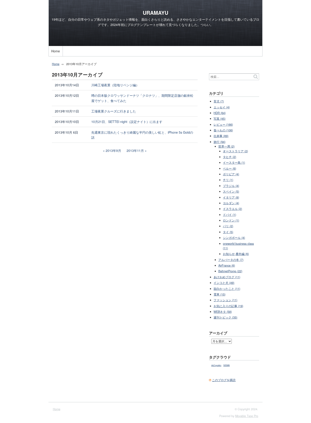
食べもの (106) (223, 130)
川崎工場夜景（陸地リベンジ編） (115, 85)
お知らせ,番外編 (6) (236, 254)
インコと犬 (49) (224, 283)
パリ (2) (228, 226)
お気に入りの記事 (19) (228, 306)
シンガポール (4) (234, 238)
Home (55, 51)
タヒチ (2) (229, 157)
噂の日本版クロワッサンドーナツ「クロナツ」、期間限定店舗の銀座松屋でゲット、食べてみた (142, 98)
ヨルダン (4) (231, 203)
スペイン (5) (231, 191)
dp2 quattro (216, 365)
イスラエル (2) (232, 209)
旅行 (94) (219, 142)
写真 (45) (219, 119)
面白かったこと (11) (227, 289)
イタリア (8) (231, 197)
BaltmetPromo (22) (230, 271)
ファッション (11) (225, 300)
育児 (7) (219, 101)
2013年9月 (113, 150)
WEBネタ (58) (223, 312)
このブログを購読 (224, 380)
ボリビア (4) (231, 174)
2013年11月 (135, 150)
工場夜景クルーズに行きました (113, 111)
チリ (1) (228, 180)
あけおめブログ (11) (227, 277)
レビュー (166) (223, 124)
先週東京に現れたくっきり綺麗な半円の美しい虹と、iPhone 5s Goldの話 (142, 135)
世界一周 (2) (226, 146)
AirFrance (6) (226, 265)
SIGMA (226, 365)
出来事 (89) (221, 136)
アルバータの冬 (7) (230, 260)
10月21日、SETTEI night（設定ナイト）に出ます (126, 121)
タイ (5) (228, 232)
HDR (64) (220, 113)
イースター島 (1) (234, 163)
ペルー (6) (229, 168)
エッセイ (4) (222, 107)
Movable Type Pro (246, 416)
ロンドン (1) (231, 220)
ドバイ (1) (229, 215)
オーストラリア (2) (235, 151)
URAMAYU (155, 12)
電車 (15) (219, 294)
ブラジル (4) (231, 186)
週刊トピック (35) (225, 317)
